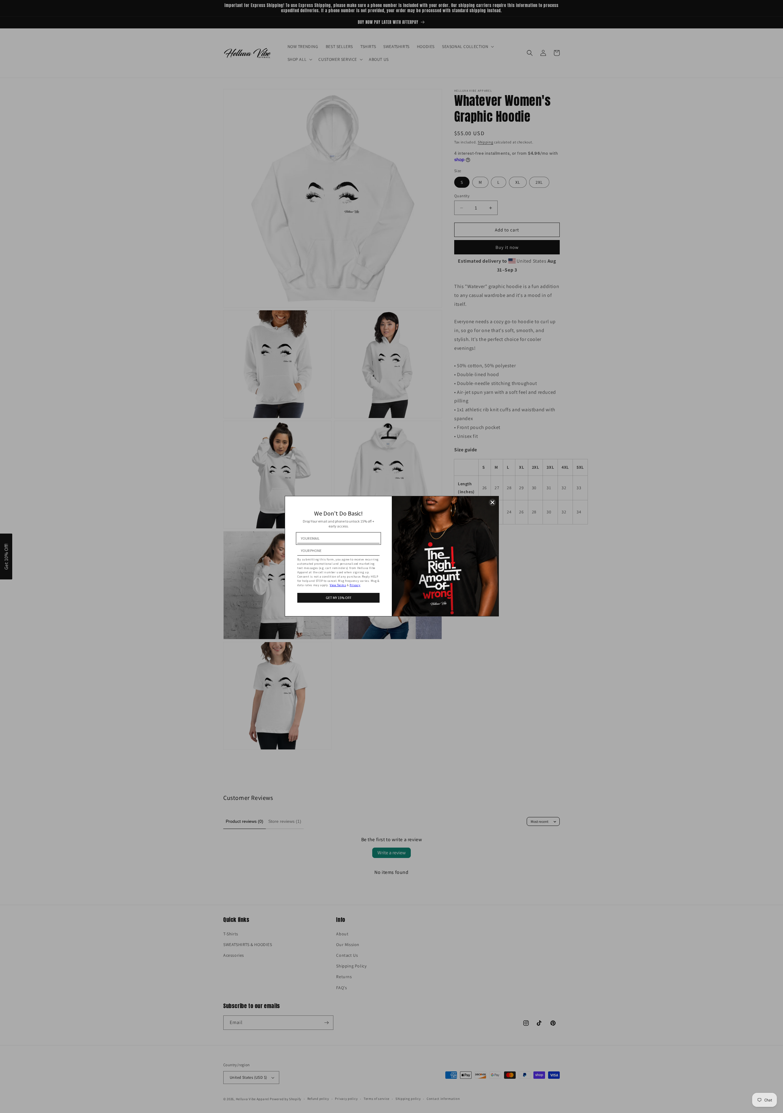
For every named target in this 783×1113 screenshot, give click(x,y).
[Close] (492, 502)
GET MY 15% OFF (338, 597)
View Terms (338, 585)
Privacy (355, 585)
